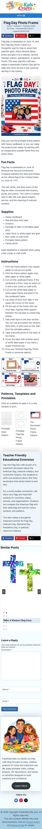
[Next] (39, 591)
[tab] (6, 612)
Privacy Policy (33, 822)
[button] (38, 79)
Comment (6, 650)
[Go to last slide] (3, 591)
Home (9, 26)
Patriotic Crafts (29, 26)
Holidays (17, 26)
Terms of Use (17, 825)
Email (5, 701)
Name (6, 689)
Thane (11, 29)
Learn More (21, 785)
